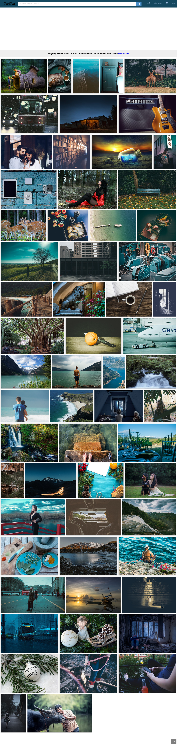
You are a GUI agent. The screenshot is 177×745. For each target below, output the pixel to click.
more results (123, 54)
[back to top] (173, 741)
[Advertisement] (88, 29)
